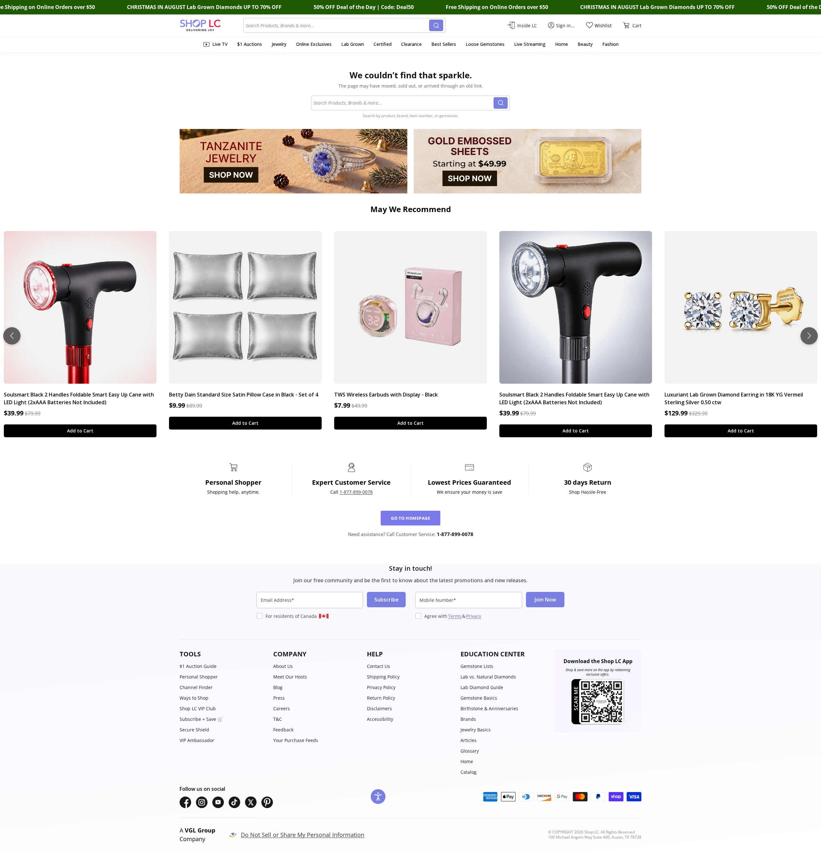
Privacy (473, 616)
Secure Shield (194, 730)
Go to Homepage (410, 518)
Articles (469, 740)
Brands (468, 719)
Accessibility (380, 719)
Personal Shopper (199, 677)
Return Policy (381, 698)
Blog (278, 687)
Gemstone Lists (477, 666)
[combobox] (337, 25)
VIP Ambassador (197, 740)
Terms (454, 616)
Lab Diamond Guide (482, 687)
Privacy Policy (381, 687)
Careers (281, 708)
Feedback (283, 730)
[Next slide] (809, 336)
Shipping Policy (383, 677)
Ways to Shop (194, 698)
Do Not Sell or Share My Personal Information (302, 835)
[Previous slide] (12, 336)
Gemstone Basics (479, 698)
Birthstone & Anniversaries (489, 708)
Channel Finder (196, 687)
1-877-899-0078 (356, 492)
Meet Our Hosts (290, 677)
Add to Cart (80, 431)
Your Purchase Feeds (295, 740)
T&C (277, 719)
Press (279, 698)
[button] (223, 654)
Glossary (470, 751)
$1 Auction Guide (198, 666)
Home (467, 761)
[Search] (436, 25)
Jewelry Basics (476, 730)
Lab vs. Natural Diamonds (488, 677)
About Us (283, 666)
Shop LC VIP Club (198, 708)
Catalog (469, 772)
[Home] (211, 25)
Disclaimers (379, 708)
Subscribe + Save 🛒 (201, 719)
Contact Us (378, 666)
